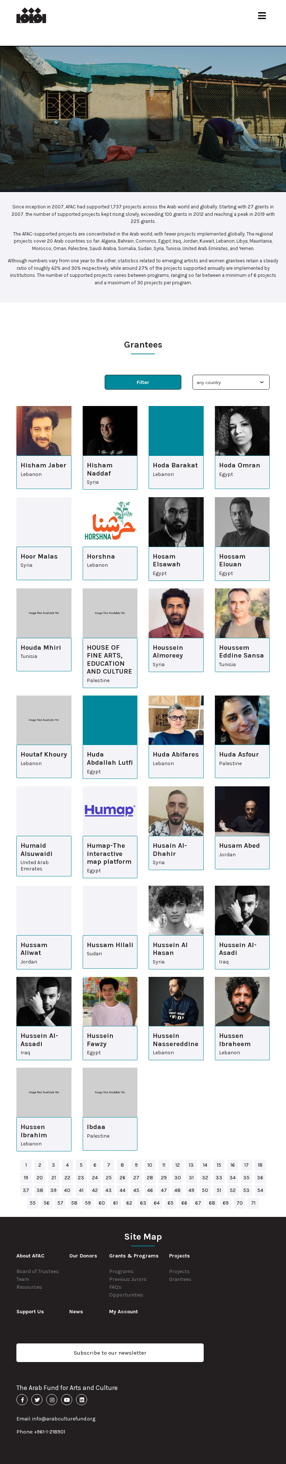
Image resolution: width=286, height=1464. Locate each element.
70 (239, 1203)
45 (136, 1190)
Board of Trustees (37, 1271)
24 (95, 1177)
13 (191, 1165)
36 (260, 1177)
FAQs (115, 1287)
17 (246, 1165)
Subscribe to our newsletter (110, 1352)
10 (149, 1165)
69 (226, 1203)
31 (191, 1177)
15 (219, 1165)
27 (136, 1177)
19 (26, 1177)
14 (205, 1165)
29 (164, 1177)
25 (109, 1177)
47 (164, 1190)
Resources (29, 1287)
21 (53, 1177)
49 (191, 1190)
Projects (179, 1271)
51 (219, 1190)
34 (232, 1177)
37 (26, 1190)
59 (88, 1203)
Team (22, 1279)
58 (74, 1203)
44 (122, 1190)
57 (60, 1203)
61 (115, 1203)
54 (260, 1190)
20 (39, 1177)
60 (102, 1203)
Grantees (180, 1279)
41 (81, 1190)
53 (246, 1190)
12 (177, 1165)
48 (177, 1190)
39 (53, 1190)
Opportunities (126, 1295)
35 (246, 1177)
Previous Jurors (128, 1279)
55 (33, 1203)
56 (47, 1203)
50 (205, 1190)
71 (253, 1203)
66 (184, 1203)
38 (39, 1190)
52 (233, 1190)
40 (67, 1190)
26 (122, 1177)
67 (198, 1203)
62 (129, 1203)
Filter (143, 382)
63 (143, 1203)
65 (171, 1203)
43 (108, 1190)
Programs (121, 1271)
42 (95, 1190)
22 (67, 1177)
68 (212, 1203)
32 (205, 1177)
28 (150, 1177)
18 (260, 1165)
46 (150, 1190)
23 (81, 1177)
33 (219, 1177)
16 (233, 1165)
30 (177, 1177)
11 (163, 1165)
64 (157, 1203)
